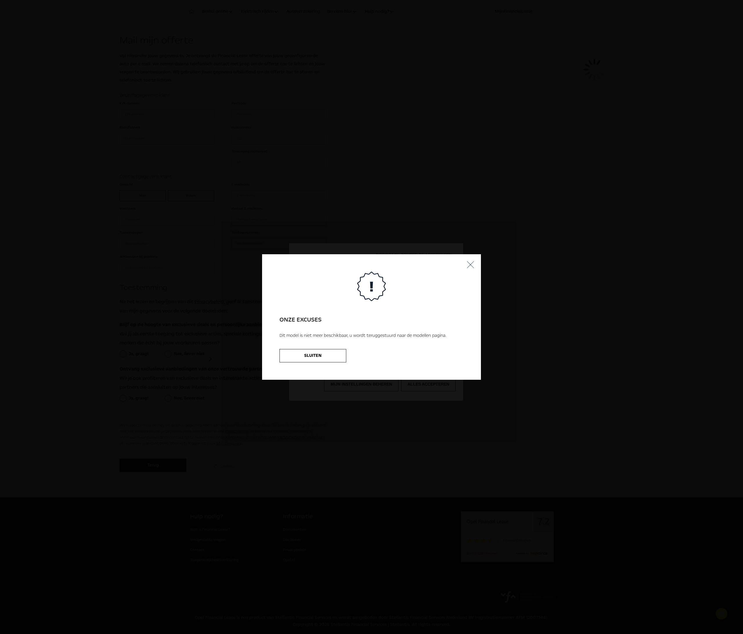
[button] (470, 264)
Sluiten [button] (313, 355)
